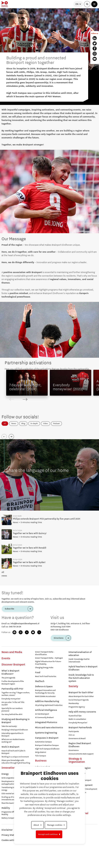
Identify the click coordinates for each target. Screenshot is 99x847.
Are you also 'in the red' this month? (13, 703)
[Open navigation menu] (94, 4)
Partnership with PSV (12, 689)
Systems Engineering (46, 733)
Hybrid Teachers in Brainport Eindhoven (83, 668)
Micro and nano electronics (49, 727)
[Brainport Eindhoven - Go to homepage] (5, 4)
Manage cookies (54, 825)
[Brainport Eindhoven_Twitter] (95, 43)
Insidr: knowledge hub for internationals (79, 660)
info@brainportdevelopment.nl (25, 623)
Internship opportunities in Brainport (12, 734)
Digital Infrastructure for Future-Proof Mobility (48, 663)
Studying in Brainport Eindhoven (15, 730)
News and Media (12, 652)
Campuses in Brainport (46, 738)
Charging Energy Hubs (44, 668)
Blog (23, 424)
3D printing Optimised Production (49, 705)
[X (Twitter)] (39, 632)
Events (6, 658)
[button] (25, 399)
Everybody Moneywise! (78, 723)
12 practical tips (75, 716)
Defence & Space (44, 686)
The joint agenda (8, 678)
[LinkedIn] (27, 632)
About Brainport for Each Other (81, 696)
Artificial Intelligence (46, 710)
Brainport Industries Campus (47, 745)
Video (45, 424)
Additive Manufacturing (47, 701)
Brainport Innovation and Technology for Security (45, 691)
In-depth (34, 424)
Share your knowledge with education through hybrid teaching (16, 761)
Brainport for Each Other (81, 692)
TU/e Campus (40, 756)
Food (37, 672)
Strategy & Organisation (77, 760)
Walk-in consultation (77, 719)
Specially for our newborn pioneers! (12, 709)
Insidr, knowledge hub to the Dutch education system (81, 678)
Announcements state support (81, 754)
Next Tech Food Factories (45, 676)
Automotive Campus (43, 742)
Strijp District (40, 752)
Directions (58, 638)
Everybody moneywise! (11, 699)
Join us (72, 735)
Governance (74, 750)
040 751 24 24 (15, 626)
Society (73, 686)
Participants (74, 731)
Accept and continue (48, 834)
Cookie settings (10, 840)
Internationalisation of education (80, 654)
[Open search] (87, 4)
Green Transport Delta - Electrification (44, 653)
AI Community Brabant (44, 718)
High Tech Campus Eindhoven (47, 749)
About (36, 825)
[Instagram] (21, 632)
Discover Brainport (13, 664)
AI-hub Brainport (42, 714)
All (5, 424)
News (13, 424)
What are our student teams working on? (13, 740)
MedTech (39, 681)
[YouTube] (33, 632)
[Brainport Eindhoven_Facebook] (95, 48)
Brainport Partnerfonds (80, 727)
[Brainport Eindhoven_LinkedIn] (95, 38)
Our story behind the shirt (12, 714)
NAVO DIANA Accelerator (45, 696)
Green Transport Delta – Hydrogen (49, 658)
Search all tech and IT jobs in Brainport (13, 752)
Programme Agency (77, 707)
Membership (74, 703)
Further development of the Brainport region (13, 682)
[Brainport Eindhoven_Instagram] (95, 54)
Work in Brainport (10, 747)
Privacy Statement (11, 835)
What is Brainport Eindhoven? (10, 672)
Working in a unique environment (15, 757)
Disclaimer (7, 830)
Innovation (8, 767)
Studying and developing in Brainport (16, 721)
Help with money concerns (82, 712)
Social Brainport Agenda (79, 700)
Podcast (56, 424)
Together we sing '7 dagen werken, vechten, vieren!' (16, 694)
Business (41, 760)
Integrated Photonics (46, 722)
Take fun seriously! (9, 726)
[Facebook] (14, 632)
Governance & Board (77, 738)
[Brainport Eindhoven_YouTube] (95, 59)
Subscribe (9, 609)
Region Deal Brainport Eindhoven (80, 745)
